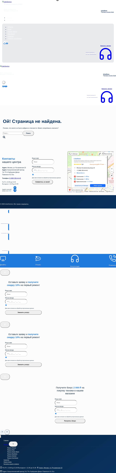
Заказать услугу (23, 312)
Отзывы (9, 18)
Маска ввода (36, 166)
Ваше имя (35, 158)
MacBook (11, 34)
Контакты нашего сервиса (11, 464)
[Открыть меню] (3, 82)
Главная (6, 440)
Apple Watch (12, 32)
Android (11, 36)
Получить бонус (70, 421)
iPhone (10, 27)
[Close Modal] (5, 272)
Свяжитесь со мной (42, 182)
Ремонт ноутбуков (15, 39)
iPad (9, 29)
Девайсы (6, 444)
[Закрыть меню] (0, 436)
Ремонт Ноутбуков (12, 458)
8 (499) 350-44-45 (15, 178)
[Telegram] (4, 43)
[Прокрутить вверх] (2, 432)
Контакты (10, 20)
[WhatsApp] (7, 43)
